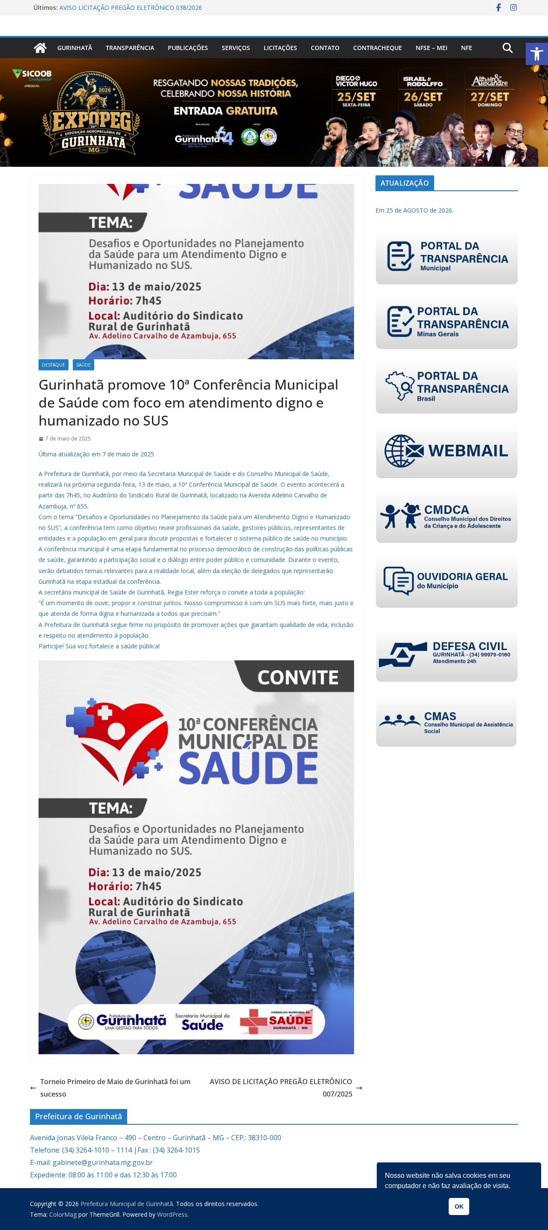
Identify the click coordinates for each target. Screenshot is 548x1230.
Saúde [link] (83, 365)
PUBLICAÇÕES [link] (188, 48)
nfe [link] (466, 48)
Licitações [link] (280, 48)
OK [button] (459, 1206)
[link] (537, 54)
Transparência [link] (130, 48)
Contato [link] (325, 48)
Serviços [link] (236, 48)
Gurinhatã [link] (74, 48)
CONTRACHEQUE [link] (377, 48)
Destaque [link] (53, 365)
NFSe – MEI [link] (431, 48)
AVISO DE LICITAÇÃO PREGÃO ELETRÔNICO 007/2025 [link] (281, 1088)
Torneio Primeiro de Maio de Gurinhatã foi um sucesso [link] (115, 1088)
